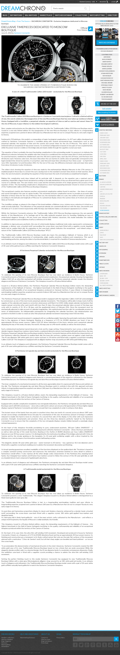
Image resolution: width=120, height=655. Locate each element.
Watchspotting (97, 15)
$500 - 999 (103, 276)
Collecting (103, 220)
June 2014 (103, 154)
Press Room (44, 643)
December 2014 (105, 140)
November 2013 (105, 170)
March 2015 (104, 133)
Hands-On (102, 246)
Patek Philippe (104, 201)
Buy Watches (16, 15)
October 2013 (104, 173)
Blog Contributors (46, 641)
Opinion (102, 256)
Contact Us (44, 637)
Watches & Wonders (107, 239)
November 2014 (105, 142)
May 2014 (103, 156)
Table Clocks (104, 263)
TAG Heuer (103, 208)
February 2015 (105, 135)
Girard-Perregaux (106, 189)
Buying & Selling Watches (108, 217)
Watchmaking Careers (107, 295)
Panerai (102, 198)
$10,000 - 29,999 (104, 280)
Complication (104, 224)
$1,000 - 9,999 (104, 278)
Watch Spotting (104, 288)
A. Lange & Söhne (105, 182)
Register (103, 2)
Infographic (103, 249)
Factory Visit (103, 242)
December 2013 (105, 168)
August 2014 (104, 149)
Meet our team (45, 639)
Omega (102, 196)
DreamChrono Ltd (22, 652)
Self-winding (106, 109)
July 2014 (103, 151)
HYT (101, 191)
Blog (5, 15)
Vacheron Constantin (22, 33)
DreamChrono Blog (8, 21)
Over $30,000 (104, 283)
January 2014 (104, 166)
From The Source (23, 21)
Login (113, 2)
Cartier (102, 187)
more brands (104, 210)
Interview (102, 253)
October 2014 (104, 144)
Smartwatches (104, 260)
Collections (81, 15)
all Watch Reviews (106, 285)
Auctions (102, 175)
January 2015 (104, 137)
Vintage (102, 267)
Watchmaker (103, 292)
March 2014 (104, 161)
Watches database (7, 639)
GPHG (102, 232)
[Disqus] (47, 598)
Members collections (7, 637)
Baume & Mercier (105, 184)
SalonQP (103, 235)
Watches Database (63, 15)
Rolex (102, 203)
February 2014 (105, 163)
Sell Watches (31, 15)
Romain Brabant (107, 51)
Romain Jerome (105, 205)
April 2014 (103, 158)
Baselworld (104, 230)
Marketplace (46, 15)
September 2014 (105, 147)
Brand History (104, 213)
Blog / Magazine (6, 641)
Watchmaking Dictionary (107, 112)
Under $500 (103, 273)
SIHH (101, 237)
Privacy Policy (60, 637)
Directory (112, 15)
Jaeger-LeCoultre (106, 194)
